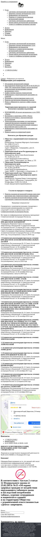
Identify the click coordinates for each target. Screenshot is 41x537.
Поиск (3, 512)
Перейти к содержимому (9, 1)
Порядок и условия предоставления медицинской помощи (21, 18)
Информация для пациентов (18, 15)
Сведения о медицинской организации (22, 12)
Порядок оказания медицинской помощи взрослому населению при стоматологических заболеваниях (22, 195)
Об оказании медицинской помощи (17, 84)
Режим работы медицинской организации (23, 22)
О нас (7, 10)
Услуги (7, 28)
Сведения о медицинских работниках (21, 21)
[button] (20, 38)
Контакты (8, 35)
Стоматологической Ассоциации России (15, 211)
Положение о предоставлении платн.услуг (19, 98)
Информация (9, 29)
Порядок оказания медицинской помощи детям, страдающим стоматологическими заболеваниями (22, 198)
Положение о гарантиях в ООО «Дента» (18, 116)
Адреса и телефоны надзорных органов (22, 24)
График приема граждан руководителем (18, 93)
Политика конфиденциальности (10, 516)
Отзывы (7, 33)
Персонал (8, 31)
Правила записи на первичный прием (18, 132)
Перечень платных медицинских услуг (22, 13)
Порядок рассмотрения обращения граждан (19, 100)
